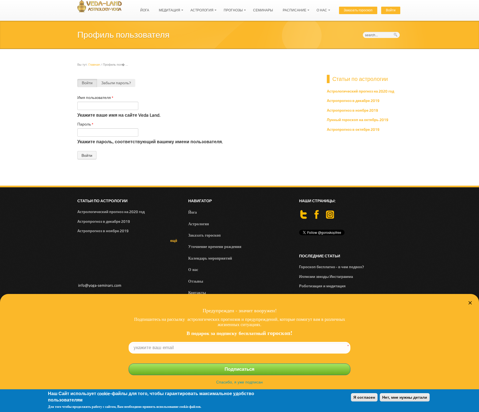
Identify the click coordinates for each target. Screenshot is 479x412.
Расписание (293, 7)
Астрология (200, 7)
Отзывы (195, 281)
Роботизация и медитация (322, 286)
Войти (391, 10)
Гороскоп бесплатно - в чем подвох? (331, 267)
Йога (144, 10)
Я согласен (364, 397)
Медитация (168, 7)
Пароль (85, 124)
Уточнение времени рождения (214, 246)
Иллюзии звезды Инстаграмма (326, 277)
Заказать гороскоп (358, 10)
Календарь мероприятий (210, 258)
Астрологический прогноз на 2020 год (360, 91)
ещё (173, 241)
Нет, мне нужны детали (404, 397)
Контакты (197, 292)
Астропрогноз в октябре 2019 (353, 129)
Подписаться (239, 369)
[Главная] (99, 6)
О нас (320, 7)
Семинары (263, 10)
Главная (94, 64)
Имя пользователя (95, 97)
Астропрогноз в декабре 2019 (353, 101)
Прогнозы (232, 7)
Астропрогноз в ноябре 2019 (352, 110)
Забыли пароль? (116, 83)
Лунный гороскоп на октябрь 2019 (357, 120)
